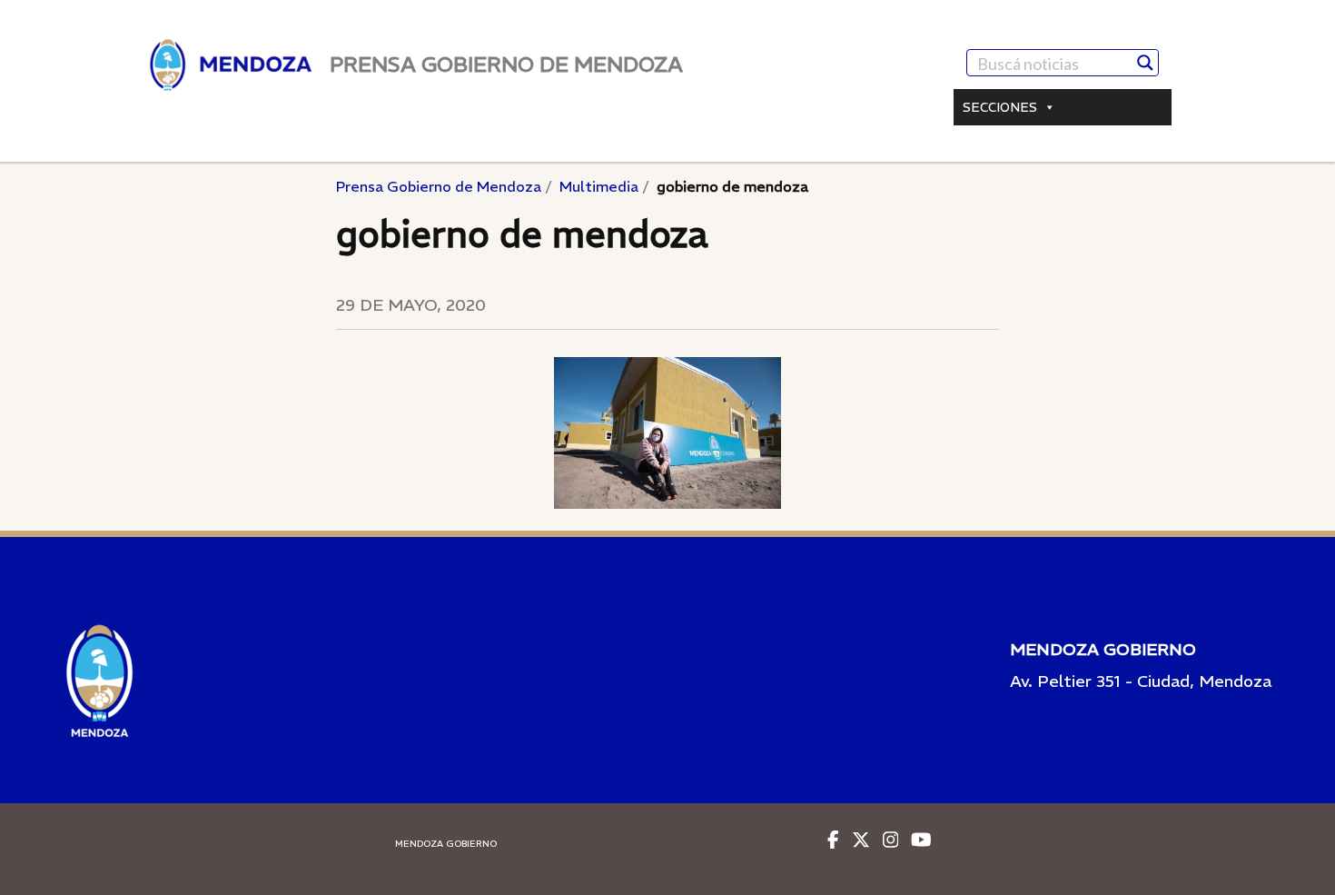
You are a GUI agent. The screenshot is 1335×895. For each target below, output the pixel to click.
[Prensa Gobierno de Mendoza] (231, 65)
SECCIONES (1000, 107)
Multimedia (598, 186)
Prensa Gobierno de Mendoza (438, 186)
